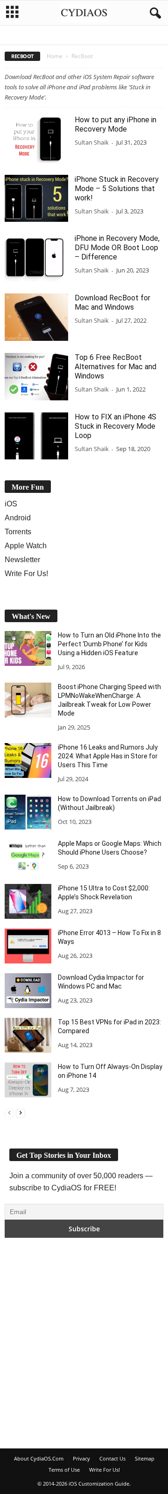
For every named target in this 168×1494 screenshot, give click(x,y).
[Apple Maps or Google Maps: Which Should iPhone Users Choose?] (28, 856)
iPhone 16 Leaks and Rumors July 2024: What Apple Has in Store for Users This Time (108, 756)
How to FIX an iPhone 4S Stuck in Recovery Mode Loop (115, 426)
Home (55, 56)
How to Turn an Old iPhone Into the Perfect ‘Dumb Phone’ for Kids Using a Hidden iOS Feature (109, 644)
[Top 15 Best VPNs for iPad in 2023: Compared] (28, 1035)
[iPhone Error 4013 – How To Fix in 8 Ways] (28, 946)
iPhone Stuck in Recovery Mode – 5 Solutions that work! (117, 188)
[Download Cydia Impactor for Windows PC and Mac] (28, 990)
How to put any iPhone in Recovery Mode (115, 124)
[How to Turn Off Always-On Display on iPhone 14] (28, 1079)
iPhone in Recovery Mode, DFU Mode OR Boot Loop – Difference (117, 247)
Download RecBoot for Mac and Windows (112, 302)
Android (39, 36)
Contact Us (112, 1458)
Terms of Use (64, 1469)
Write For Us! (26, 574)
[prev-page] (9, 1112)
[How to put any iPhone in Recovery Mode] (36, 139)
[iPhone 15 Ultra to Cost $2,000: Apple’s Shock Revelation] (28, 901)
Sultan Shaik (92, 142)
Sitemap (144, 1458)
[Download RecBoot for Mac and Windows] (36, 317)
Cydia (114, 36)
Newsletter (22, 560)
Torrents (18, 532)
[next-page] (20, 1112)
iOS (135, 36)
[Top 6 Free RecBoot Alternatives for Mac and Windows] (36, 376)
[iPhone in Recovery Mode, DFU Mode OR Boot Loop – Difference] (36, 257)
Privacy (81, 1458)
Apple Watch (79, 36)
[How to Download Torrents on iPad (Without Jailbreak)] (28, 812)
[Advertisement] (84, 1343)
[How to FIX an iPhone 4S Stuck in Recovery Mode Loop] (36, 436)
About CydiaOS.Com (38, 1458)
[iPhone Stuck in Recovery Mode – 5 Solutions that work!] (36, 198)
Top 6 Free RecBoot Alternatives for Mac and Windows (115, 366)
